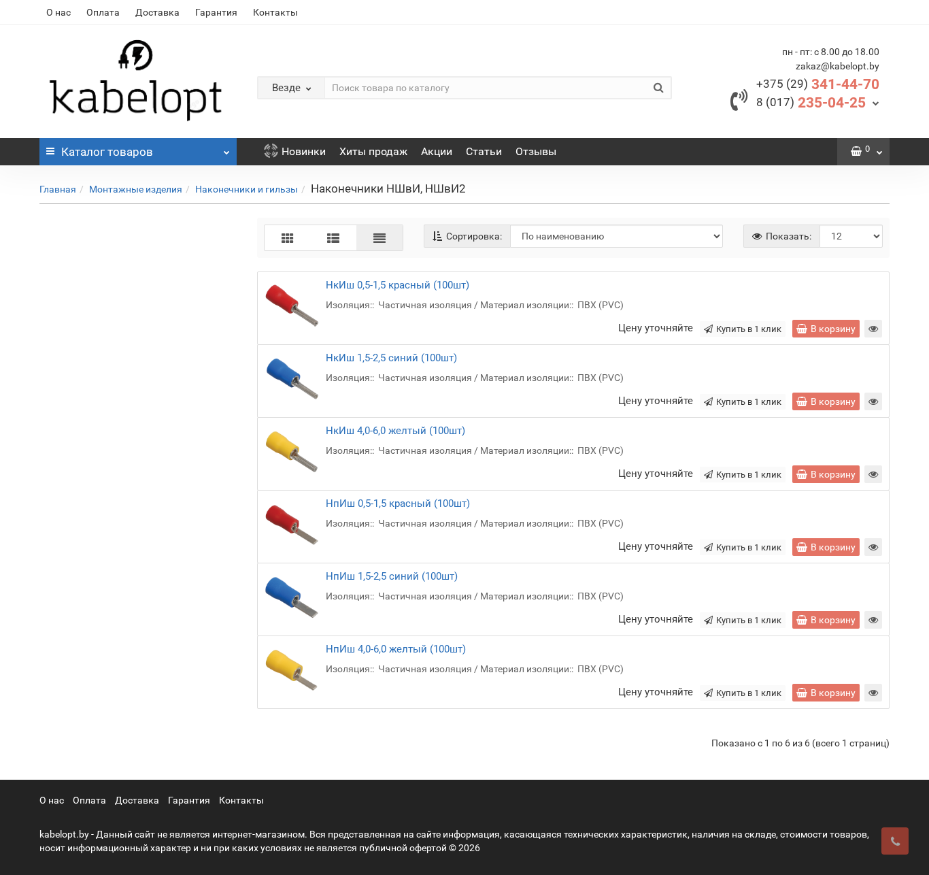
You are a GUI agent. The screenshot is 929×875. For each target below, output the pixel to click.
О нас (58, 12)
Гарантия (216, 12)
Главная (57, 189)
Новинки (304, 151)
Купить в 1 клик (748, 329)
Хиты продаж (373, 151)
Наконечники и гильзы (246, 189)
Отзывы (536, 151)
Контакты (275, 12)
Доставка (157, 12)
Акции (436, 151)
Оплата (103, 12)
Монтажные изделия (135, 189)
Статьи (484, 151)
